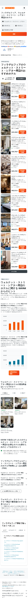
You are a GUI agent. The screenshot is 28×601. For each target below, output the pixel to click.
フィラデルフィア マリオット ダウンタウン (18, 122)
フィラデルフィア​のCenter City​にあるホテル (13, 541)
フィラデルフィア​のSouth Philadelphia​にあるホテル (13, 552)
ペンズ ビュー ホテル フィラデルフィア (18, 102)
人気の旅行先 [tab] (22, 530)
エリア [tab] (4, 530)
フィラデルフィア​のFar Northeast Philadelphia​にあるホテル (12, 545)
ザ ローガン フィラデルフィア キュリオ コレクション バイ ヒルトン (18, 216)
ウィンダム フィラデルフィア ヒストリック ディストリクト (18, 158)
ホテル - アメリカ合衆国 (7, 572)
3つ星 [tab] (14, 393)
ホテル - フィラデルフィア (13, 573)
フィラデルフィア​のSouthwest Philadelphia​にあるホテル (11, 555)
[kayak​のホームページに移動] (9, 8)
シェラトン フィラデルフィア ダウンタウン (18, 235)
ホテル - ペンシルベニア (19, 572)
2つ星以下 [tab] (22, 393)
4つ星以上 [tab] (5, 393)
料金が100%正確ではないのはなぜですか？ (12, 596)
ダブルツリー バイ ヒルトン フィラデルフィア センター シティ (18, 85)
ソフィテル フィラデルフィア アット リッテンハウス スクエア (18, 196)
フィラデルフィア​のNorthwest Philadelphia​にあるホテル (11, 548)
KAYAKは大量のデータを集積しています (13, 593)
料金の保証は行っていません (8, 586)
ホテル (10, 571)
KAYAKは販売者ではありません (10, 590)
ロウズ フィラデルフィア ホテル (18, 177)
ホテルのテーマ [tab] (12, 530)
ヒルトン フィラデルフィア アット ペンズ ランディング (18, 253)
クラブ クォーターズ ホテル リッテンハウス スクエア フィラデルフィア (18, 138)
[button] (2, 8)
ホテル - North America (18, 571)
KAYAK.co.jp (5, 571)
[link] (14, 372)
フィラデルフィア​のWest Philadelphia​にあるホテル (14, 559)
